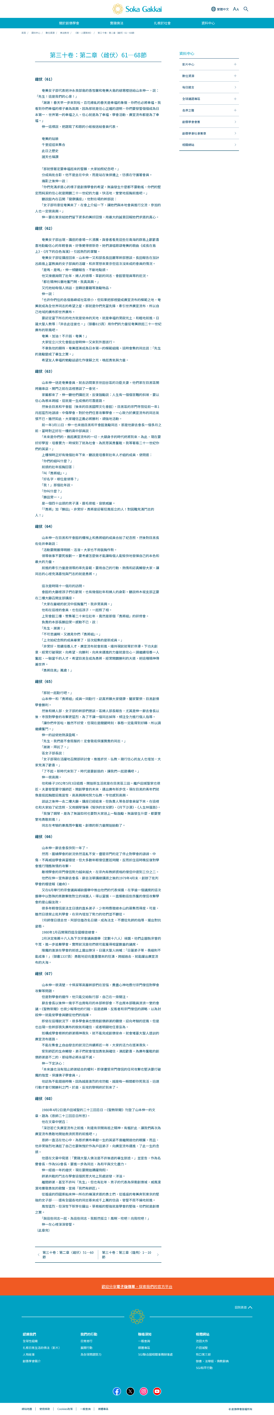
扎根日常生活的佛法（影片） (42, 1347)
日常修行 (86, 1341)
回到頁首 (241, 1307)
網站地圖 (27, 1409)
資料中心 (35, 32)
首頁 (23, 32)
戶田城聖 (202, 1347)
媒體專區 (144, 1347)
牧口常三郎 (203, 1354)
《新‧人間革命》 (83, 32)
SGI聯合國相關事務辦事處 (155, 1354)
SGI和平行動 (204, 1367)
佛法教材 (64, 32)
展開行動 (86, 1347)
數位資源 (50, 32)
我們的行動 (89, 1334)
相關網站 (202, 1334)
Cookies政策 (65, 1409)
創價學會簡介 (32, 1361)
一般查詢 (144, 1341)
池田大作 (202, 1341)
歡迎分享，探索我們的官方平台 (137, 1286)
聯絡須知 (145, 1334)
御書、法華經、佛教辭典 (212, 1361)
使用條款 (45, 1409)
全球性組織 (30, 1341)
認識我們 (29, 1334)
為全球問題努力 (91, 1354)
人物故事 (29, 1354)
